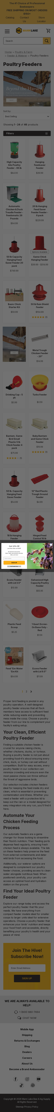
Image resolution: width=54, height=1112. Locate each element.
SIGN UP (14, 563)
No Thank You (14, 566)
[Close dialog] (51, 545)
